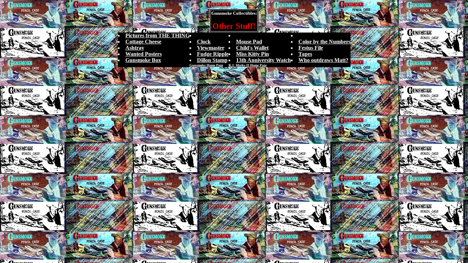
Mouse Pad (249, 42)
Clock (204, 42)
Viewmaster (210, 48)
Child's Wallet (252, 48)
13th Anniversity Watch (263, 60)
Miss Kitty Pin (252, 54)
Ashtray (134, 48)
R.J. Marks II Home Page (248, 65)
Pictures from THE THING (157, 35)
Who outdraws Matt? (323, 60)
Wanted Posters (143, 54)
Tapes (305, 54)
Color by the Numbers (324, 42)
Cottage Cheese (143, 42)
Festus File (310, 48)
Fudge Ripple (213, 54)
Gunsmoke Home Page (206, 65)
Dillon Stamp (212, 60)
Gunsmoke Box (143, 60)
